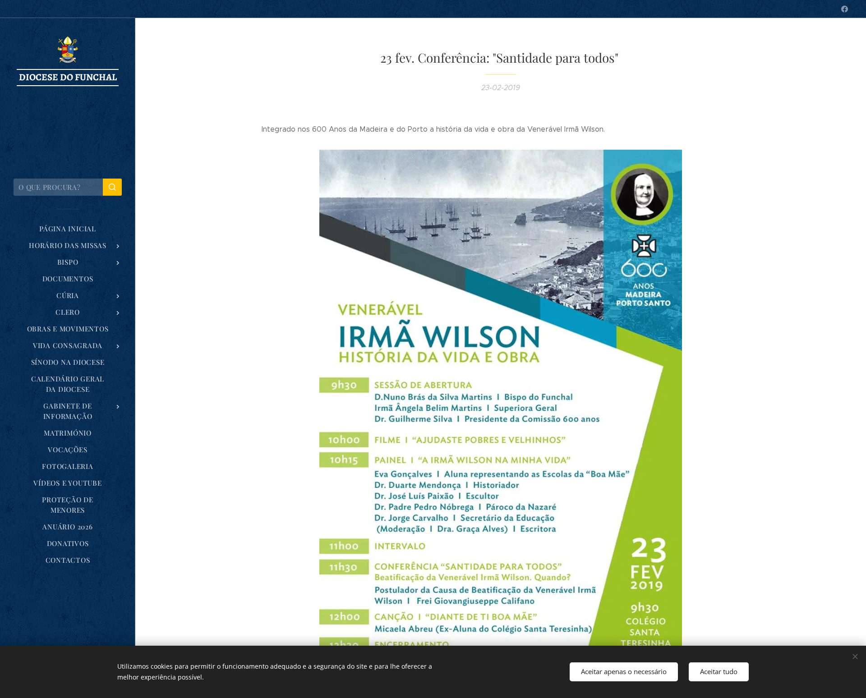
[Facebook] (844, 9)
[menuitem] (68, 229)
